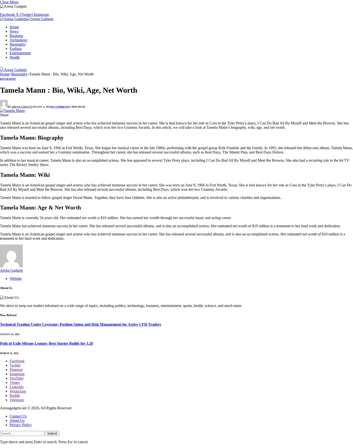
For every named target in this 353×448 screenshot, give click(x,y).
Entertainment (20, 53)
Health (15, 57)
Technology (19, 40)
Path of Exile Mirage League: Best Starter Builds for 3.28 (46, 343)
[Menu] (2, 67)
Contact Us (18, 416)
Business (16, 36)
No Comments (60, 106)
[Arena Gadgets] (26, 19)
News (14, 31)
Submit (52, 433)
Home (14, 27)
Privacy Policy (21, 425)
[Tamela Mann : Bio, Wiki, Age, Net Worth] (12, 111)
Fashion (16, 49)
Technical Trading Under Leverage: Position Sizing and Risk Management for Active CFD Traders (80, 324)
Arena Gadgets (22, 106)
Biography (18, 44)
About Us (17, 420)
